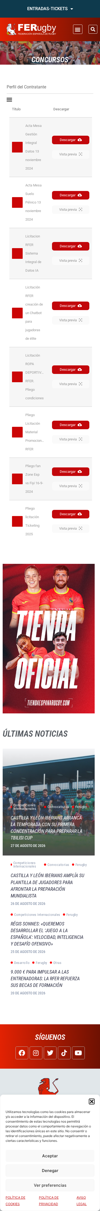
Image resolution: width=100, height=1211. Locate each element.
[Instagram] (36, 1052)
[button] (91, 1101)
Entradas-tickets (47, 8)
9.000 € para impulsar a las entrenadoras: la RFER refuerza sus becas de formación (45, 978)
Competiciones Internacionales (24, 806)
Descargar (67, 140)
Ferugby (81, 807)
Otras (57, 962)
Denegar (50, 1170)
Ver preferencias (50, 1185)
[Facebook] (21, 1052)
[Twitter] (50, 1052)
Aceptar (50, 1155)
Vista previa (68, 154)
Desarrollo (22, 962)
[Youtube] (78, 1052)
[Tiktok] (64, 1052)
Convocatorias (58, 807)
